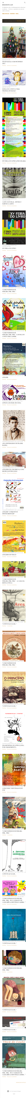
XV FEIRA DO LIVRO (9, 248)
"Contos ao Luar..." (9, 624)
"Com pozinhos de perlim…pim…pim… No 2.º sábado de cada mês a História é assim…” (13, 900)
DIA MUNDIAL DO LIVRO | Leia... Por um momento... (13, 746)
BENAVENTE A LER (7, 5)
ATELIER (5, 377)
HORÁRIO (12, 13)
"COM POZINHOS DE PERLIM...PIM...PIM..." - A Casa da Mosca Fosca (13, 581)
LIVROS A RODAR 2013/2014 (11, 403)
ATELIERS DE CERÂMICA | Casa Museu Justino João (13, 470)
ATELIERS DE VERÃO (9, 555)
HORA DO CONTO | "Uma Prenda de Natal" (11, 90)
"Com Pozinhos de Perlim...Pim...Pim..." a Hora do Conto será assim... (13, 334)
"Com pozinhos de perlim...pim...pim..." (9, 664)
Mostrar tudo (20, 20)
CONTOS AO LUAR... (9, 874)
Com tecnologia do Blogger (15, 1091)
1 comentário (9, 625)
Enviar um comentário (12, 65)
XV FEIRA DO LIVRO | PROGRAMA (14, 161)
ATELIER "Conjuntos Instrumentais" (10, 513)
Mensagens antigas (21, 1082)
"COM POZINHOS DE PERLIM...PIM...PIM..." (9, 290)
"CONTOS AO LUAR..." (9, 706)
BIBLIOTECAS (5, 13)
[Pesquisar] (25, 2)
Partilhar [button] (4, 65)
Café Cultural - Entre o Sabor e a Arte (11, 203)
